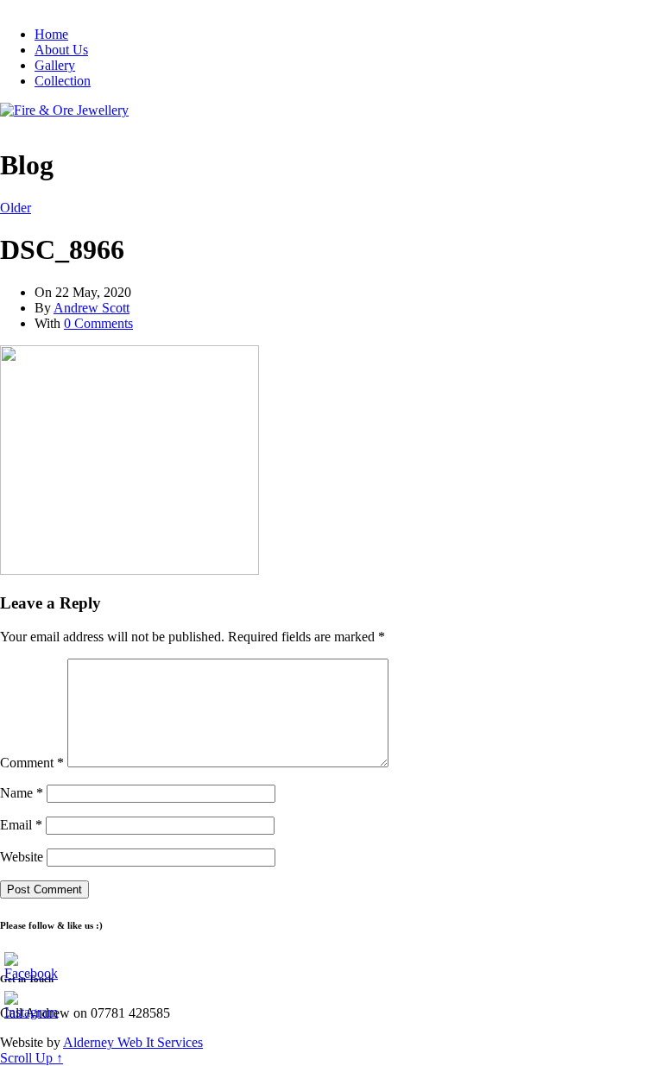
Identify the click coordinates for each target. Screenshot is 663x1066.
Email (21, 824)
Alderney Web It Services (133, 1042)
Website (21, 856)
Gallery (55, 65)
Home (51, 34)
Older (15, 207)
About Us (61, 49)
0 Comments (98, 323)
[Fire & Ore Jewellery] (64, 110)
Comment (32, 762)
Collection (63, 80)
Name (21, 792)
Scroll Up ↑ (31, 1057)
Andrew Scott (91, 307)
